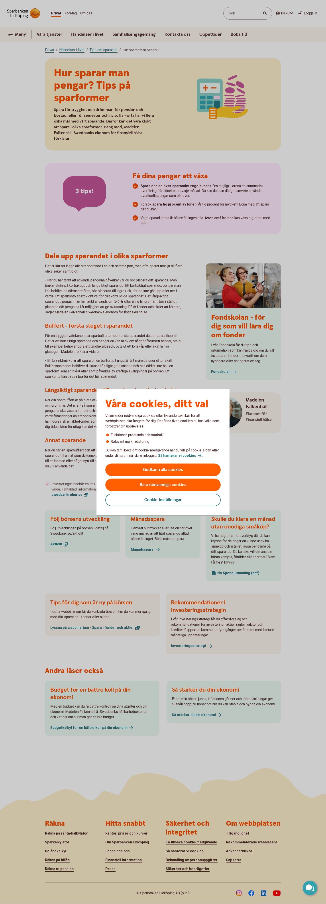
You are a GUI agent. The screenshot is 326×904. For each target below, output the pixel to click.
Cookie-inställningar (163, 500)
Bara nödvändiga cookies (163, 485)
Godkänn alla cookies (163, 470)
